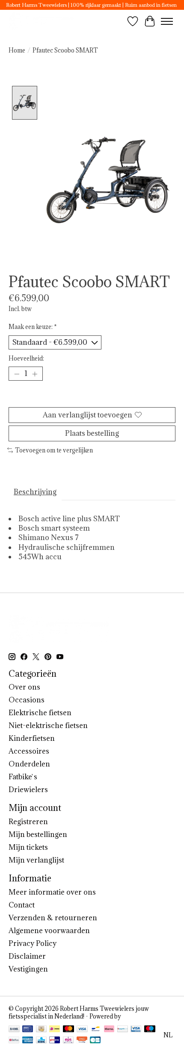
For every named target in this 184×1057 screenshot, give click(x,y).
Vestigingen (28, 969)
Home (17, 50)
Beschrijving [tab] (35, 491)
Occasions (27, 700)
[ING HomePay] (82, 1040)
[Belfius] (14, 1040)
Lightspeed (137, 1016)
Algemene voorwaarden (49, 930)
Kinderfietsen (32, 738)
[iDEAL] (54, 1029)
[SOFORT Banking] (109, 1029)
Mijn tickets (28, 847)
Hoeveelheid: (26, 358)
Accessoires (29, 751)
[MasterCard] (68, 1029)
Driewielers (28, 789)
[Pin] (27, 1029)
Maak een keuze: (33, 327)
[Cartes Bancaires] (95, 1040)
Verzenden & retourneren (53, 917)
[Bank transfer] (14, 1029)
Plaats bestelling (92, 433)
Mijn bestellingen (38, 834)
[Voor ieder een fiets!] (42, 21)
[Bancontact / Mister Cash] (95, 1029)
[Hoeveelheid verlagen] (16, 373)
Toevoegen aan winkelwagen (92, 396)
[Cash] (41, 1029)
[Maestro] (149, 1029)
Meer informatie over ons (52, 892)
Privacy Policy (32, 943)
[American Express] (27, 1040)
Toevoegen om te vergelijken (54, 450)
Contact (22, 905)
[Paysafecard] (122, 1029)
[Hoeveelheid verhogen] (34, 373)
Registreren (28, 821)
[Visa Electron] (136, 1029)
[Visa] (82, 1029)
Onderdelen (29, 764)
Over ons (24, 687)
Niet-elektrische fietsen (48, 725)
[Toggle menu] (166, 21)
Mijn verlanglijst (36, 860)
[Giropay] (54, 1040)
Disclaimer (27, 956)
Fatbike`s (23, 776)
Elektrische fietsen (40, 712)
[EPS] (68, 1040)
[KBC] (41, 1040)
